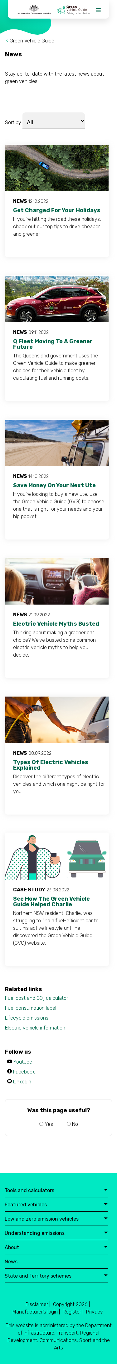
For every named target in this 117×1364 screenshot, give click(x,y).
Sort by (13, 122)
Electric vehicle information (35, 1028)
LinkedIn (22, 1082)
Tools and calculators (29, 1190)
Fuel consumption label (30, 1008)
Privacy (94, 1312)
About (12, 1247)
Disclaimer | (38, 1304)
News (11, 1262)
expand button (106, 1190)
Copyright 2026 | (71, 1304)
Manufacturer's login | (36, 1312)
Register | (73, 1312)
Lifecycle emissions (26, 1018)
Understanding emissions (35, 1233)
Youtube (22, 1062)
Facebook (24, 1072)
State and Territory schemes (38, 1276)
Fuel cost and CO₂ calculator (36, 998)
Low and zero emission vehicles (42, 1219)
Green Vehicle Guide (32, 41)
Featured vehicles (26, 1205)
